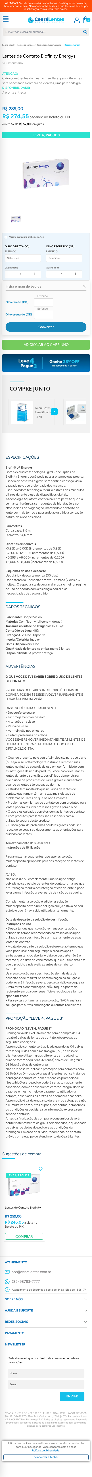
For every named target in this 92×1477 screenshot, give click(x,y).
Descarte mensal (72, 45)
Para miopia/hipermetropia (49, 45)
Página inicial (8, 45)
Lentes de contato (25, 45)
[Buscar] (85, 32)
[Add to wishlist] (41, 1169)
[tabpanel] (24, 1203)
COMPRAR (24, 1236)
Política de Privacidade (45, 1450)
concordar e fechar (46, 1457)
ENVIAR (72, 1396)
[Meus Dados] (77, 20)
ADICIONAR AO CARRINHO (46, 344)
